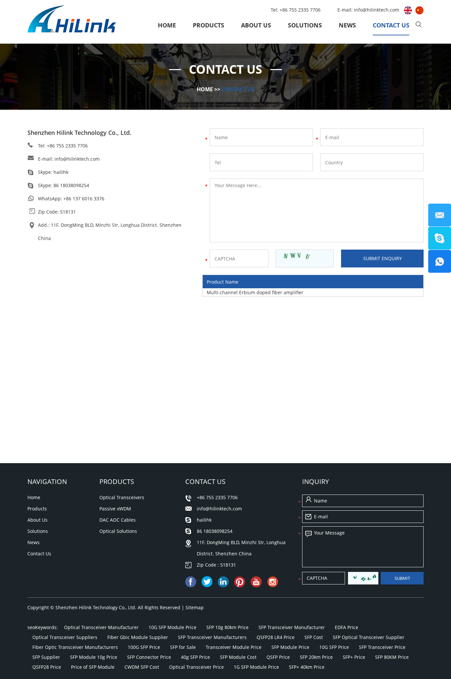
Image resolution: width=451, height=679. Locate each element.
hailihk (60, 172)
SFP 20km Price (316, 657)
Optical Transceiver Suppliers (64, 637)
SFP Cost (313, 637)
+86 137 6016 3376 (83, 198)
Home (167, 25)
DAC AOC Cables (117, 520)
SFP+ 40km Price (307, 667)
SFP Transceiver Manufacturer (292, 627)
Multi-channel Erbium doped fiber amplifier (255, 292)
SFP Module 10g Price (93, 657)
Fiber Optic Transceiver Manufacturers (75, 647)
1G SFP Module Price (256, 667)
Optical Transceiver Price (196, 667)
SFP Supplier (46, 657)
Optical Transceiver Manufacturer (101, 627)
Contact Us (391, 25)
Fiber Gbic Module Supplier (137, 637)
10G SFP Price (334, 647)
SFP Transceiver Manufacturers (212, 637)
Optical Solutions (118, 531)
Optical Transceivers (121, 497)
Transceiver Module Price (233, 647)
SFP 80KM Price (392, 657)
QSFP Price (278, 657)
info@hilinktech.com (377, 10)
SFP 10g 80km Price (227, 627)
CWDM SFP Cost (141, 667)
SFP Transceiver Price (382, 647)
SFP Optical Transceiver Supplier (368, 637)
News (347, 25)
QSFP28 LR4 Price (276, 637)
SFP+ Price (354, 657)
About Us (256, 25)
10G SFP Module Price (172, 627)
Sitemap (195, 607)
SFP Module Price (290, 647)
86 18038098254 (71, 185)
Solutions (305, 25)
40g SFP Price (195, 657)
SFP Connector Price (149, 657)
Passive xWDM (115, 508)
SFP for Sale (183, 647)
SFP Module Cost (238, 657)
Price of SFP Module (93, 667)
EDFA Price (346, 627)
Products (208, 25)
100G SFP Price (144, 647)
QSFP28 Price (46, 667)
